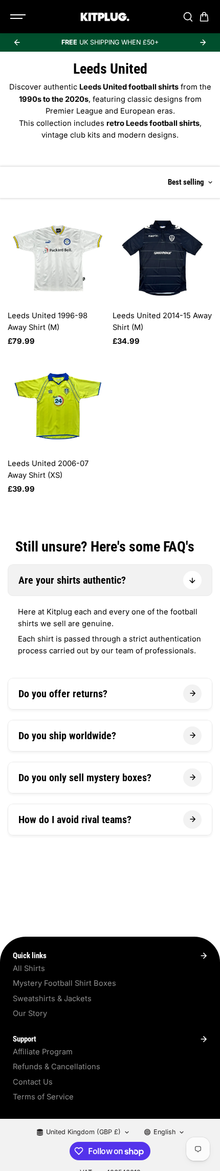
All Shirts (29, 968)
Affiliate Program (43, 1051)
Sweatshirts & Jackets (52, 998)
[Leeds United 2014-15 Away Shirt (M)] (162, 258)
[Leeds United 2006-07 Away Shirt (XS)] (57, 406)
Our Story (30, 1013)
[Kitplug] (104, 17)
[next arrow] (203, 42)
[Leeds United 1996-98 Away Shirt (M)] (57, 258)
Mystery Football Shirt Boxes (64, 983)
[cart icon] (204, 17)
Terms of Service (43, 1096)
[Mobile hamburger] (19, 17)
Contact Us (33, 1082)
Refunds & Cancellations (56, 1066)
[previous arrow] (17, 42)
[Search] (188, 17)
